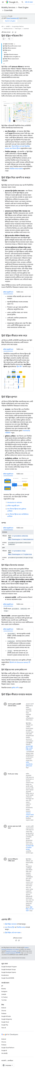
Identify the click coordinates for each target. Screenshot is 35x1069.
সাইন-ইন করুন (29, 2)
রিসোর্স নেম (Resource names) (19, 662)
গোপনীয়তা (10, 1060)
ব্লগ (2, 986)
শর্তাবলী (3, 1060)
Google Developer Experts (8, 972)
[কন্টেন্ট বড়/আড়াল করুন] (14, 44)
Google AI (4, 1050)
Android (3, 1007)
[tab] (8, 292)
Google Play (4, 1025)
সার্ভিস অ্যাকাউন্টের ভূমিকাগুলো (29, 764)
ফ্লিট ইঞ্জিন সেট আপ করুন (13, 932)
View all (3, 1027)
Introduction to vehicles (14, 502)
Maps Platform (18, 2)
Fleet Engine (23, 7)
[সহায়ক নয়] (15, 32)
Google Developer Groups (8, 969)
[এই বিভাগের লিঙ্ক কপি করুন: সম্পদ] (8, 523)
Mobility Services (8, 7)
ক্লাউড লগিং (15, 687)
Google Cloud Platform (7, 1047)
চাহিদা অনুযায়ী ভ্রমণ (13, 506)
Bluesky (3, 988)
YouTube (4, 1000)
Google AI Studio (6, 1016)
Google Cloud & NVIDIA (7, 978)
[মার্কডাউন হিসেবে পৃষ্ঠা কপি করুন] (9, 38)
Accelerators (5, 975)
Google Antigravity (6, 1019)
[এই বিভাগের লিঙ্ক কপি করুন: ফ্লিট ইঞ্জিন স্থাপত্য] (19, 397)
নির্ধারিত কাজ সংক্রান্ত (16, 169)
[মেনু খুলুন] (3, 2)
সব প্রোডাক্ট (4, 1053)
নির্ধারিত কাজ (21, 927)
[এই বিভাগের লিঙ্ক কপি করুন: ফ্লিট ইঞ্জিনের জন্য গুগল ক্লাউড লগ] (28, 670)
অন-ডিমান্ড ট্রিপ (30, 846)
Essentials (8, 10)
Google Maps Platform (18, 26)
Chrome (3, 1010)
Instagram (4, 991)
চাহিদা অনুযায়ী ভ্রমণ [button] (8, 292)
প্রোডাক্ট (8, 26)
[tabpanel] (17, 312)
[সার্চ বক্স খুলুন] (22, 2)
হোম (2, 26)
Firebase (3, 1013)
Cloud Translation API (13, 18)
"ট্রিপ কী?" (19, 366)
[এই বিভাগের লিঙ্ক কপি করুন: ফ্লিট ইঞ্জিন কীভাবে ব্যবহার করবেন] (3, 697)
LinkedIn (3, 994)
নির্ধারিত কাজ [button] (20, 292)
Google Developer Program (9, 966)
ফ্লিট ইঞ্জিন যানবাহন (11, 924)
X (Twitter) (4, 997)
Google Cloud (5, 1022)
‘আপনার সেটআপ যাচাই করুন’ (30, 814)
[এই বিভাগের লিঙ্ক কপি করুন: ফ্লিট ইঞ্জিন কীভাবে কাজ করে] (29, 336)
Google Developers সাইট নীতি (12, 953)
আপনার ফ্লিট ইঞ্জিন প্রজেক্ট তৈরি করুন (29, 748)
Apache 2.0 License (11, 951)
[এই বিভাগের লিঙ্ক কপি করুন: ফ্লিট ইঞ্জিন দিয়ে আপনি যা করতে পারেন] (9, 181)
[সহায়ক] (12, 32)
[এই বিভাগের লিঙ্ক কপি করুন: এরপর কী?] (13, 920)
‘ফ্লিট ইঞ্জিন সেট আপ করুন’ (30, 908)
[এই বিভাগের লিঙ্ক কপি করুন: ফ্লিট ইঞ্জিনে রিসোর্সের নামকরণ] (26, 565)
